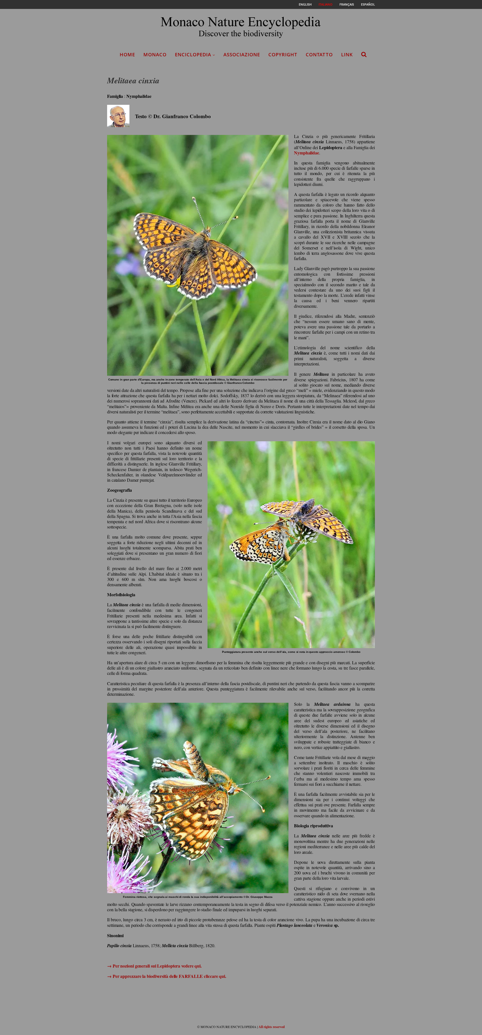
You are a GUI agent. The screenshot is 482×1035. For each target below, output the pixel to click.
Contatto (319, 54)
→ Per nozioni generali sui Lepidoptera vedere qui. (154, 966)
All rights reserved (272, 1026)
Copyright (282, 54)
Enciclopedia (193, 54)
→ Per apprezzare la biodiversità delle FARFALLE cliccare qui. (166, 976)
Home (127, 54)
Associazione (241, 54)
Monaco (155, 54)
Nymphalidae (306, 152)
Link (347, 54)
